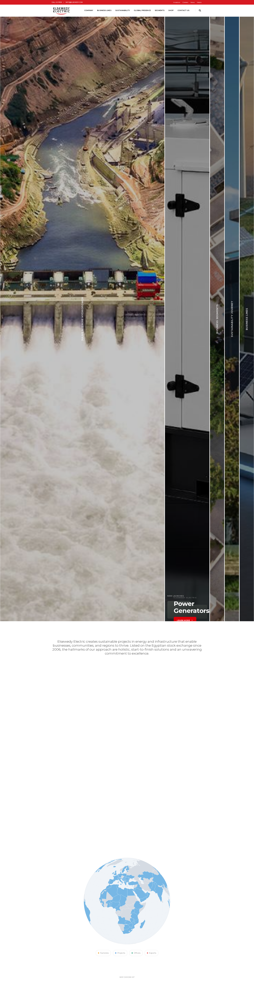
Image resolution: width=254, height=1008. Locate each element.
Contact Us (183, 10)
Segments (159, 10)
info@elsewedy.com (74, 2)
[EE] (62, 10)
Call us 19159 (57, 2)
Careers (185, 2)
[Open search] (199, 10)
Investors (176, 2)
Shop (171, 10)
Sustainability (122, 10)
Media (199, 2)
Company (88, 10)
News (192, 2)
